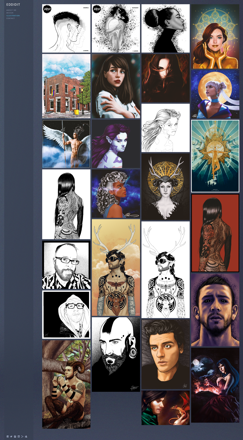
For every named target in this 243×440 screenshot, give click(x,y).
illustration (13, 16)
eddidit (13, 4)
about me (11, 10)
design (10, 13)
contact (10, 18)
